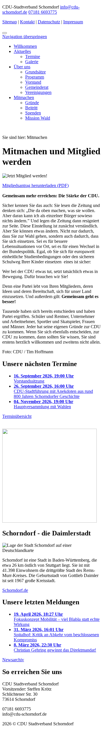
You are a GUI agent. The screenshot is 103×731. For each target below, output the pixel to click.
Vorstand (33, 82)
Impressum (73, 21)
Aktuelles (22, 51)
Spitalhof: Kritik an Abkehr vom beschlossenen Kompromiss (56, 634)
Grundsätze (35, 71)
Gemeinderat (36, 87)
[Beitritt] (49, 521)
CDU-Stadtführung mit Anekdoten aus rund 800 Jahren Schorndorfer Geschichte (53, 391)
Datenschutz (49, 21)
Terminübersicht (16, 416)
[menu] (4, 33)
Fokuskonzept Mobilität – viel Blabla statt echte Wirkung (57, 619)
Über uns (22, 66)
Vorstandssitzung (44, 378)
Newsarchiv (13, 659)
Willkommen (25, 46)
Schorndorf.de (15, 590)
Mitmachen (24, 97)
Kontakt (27, 21)
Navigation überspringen (24, 36)
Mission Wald (37, 118)
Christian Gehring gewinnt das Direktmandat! (55, 647)
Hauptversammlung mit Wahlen (43, 404)
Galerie (31, 61)
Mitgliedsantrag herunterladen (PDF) (35, 185)
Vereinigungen (38, 92)
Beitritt (31, 107)
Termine (32, 56)
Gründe (32, 102)
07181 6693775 (42, 12)
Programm (34, 77)
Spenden (33, 112)
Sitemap (9, 21)
